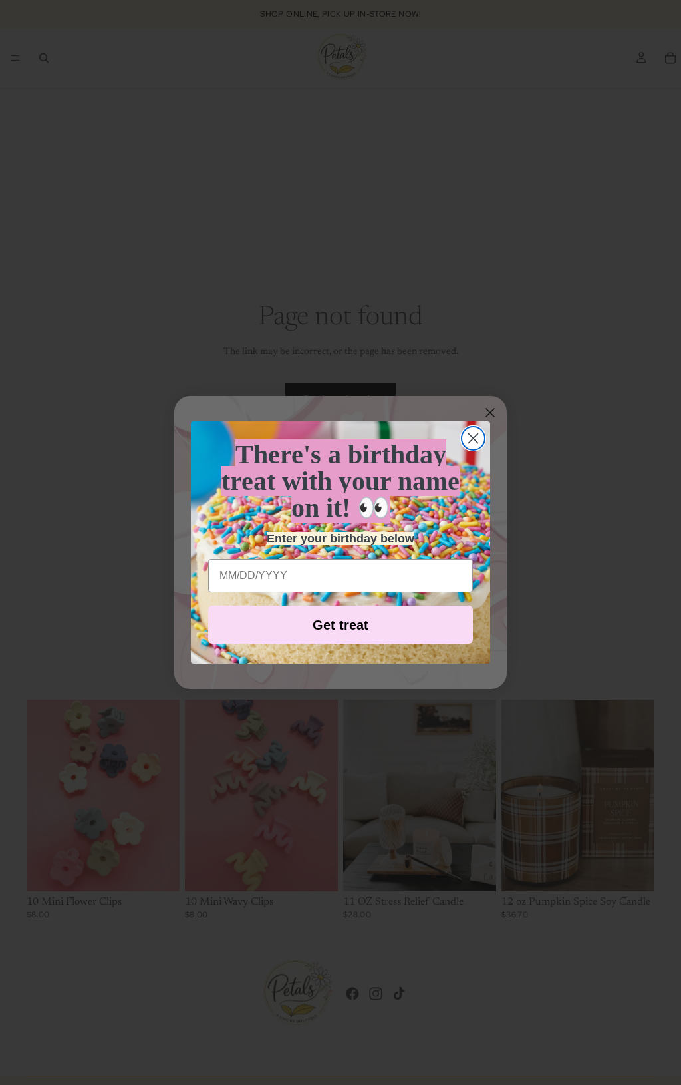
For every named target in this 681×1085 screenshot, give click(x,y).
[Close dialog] (473, 438)
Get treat (340, 625)
